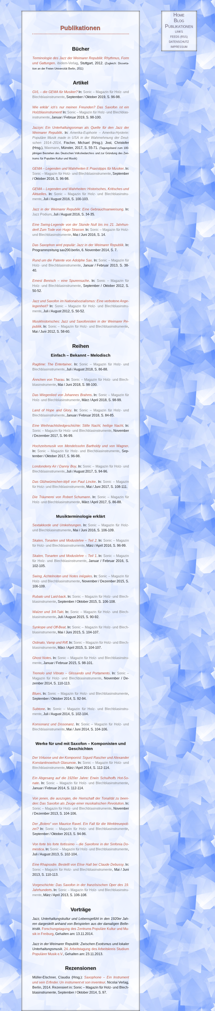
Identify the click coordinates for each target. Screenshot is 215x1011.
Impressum (179, 47)
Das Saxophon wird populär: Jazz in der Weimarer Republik (78, 245)
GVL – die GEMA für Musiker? (55, 92)
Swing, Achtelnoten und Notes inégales (62, 576)
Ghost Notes (41, 658)
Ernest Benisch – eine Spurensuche (60, 280)
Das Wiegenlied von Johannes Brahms (62, 395)
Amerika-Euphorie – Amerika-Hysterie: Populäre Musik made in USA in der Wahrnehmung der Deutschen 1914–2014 (80, 137)
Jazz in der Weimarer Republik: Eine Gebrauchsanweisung (77, 209)
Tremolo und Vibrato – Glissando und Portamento (71, 673)
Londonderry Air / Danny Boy (54, 466)
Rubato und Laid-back (49, 596)
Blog (179, 20)
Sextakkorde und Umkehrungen (56, 525)
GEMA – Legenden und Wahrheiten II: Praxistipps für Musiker (78, 168)
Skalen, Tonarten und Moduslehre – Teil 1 (64, 556)
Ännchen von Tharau (48, 379)
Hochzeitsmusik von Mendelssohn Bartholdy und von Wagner (80, 446)
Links (179, 31)
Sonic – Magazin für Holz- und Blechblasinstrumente (71, 173)
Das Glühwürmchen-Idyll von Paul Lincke (64, 481)
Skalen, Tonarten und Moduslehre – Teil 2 (64, 540)
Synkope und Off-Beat (49, 627)
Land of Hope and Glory (52, 410)
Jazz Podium (42, 214)
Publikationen (179, 26)
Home (179, 15)
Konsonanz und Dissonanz (53, 724)
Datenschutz (179, 41)
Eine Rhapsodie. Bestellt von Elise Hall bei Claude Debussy (78, 864)
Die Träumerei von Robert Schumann (61, 497)
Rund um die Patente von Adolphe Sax (62, 260)
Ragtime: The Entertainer (52, 364)
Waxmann (51, 148)
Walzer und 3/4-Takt (47, 612)
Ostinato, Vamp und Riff (49, 642)
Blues (36, 693)
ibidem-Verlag (67, 63)
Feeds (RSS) (179, 36)
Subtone (38, 709)
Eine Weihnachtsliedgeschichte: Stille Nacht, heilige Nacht (77, 425)
